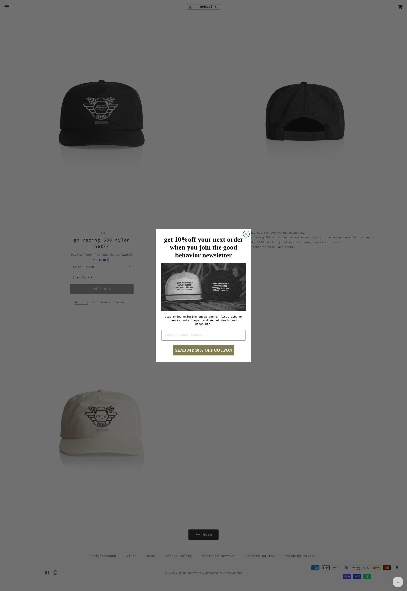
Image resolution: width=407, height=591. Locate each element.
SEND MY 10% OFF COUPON (203, 350)
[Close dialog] (246, 234)
